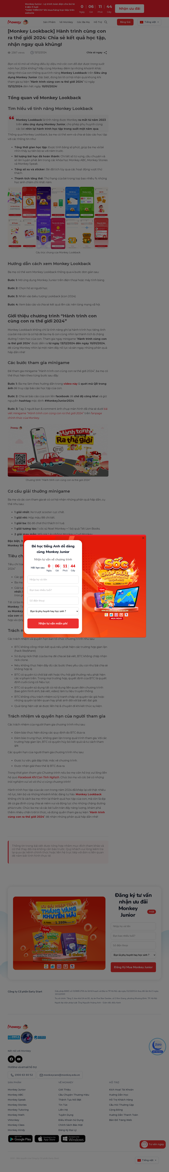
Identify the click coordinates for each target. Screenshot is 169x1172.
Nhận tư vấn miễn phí (53, 623)
